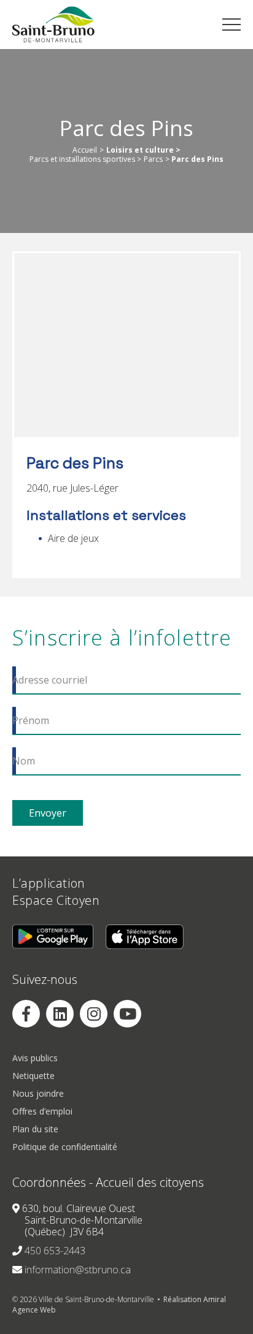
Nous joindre (38, 1094)
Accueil (84, 150)
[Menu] (231, 24)
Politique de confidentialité (64, 1147)
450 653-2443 (55, 1251)
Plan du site (35, 1129)
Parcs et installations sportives (82, 159)
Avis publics (35, 1058)
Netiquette (33, 1076)
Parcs (153, 159)
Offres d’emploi (42, 1112)
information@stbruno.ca (78, 1270)
